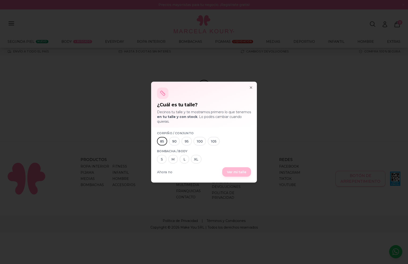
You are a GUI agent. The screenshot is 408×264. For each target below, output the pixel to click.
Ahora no (164, 172)
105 (214, 141)
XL (196, 159)
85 (162, 141)
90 (174, 141)
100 (200, 141)
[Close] (251, 87)
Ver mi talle (236, 172)
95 (187, 141)
